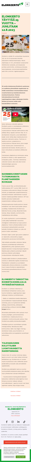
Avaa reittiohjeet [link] (15, 415)
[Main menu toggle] (27, 4)
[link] (12, 4)
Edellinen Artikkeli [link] (15, 391)
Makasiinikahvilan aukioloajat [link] (15, 442)
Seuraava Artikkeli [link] (15, 395)
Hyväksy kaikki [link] (20, 457)
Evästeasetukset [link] (9, 457)
